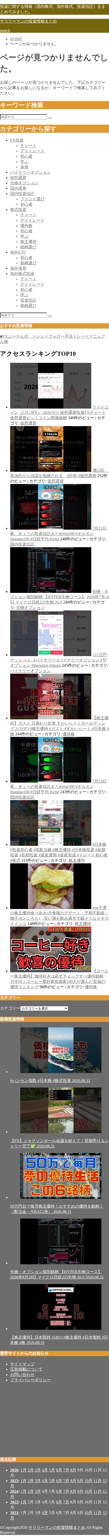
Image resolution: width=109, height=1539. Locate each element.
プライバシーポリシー (30, 1380)
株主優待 (28, 241)
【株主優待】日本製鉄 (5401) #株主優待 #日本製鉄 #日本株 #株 (59, 1340)
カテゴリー (10, 1008)
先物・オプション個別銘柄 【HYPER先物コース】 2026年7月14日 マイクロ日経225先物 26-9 (59, 596)
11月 (98, 1481)
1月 (24, 1470)
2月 (31, 1470)
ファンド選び (32, 199)
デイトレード (32, 151)
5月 (52, 1470)
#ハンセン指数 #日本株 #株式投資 (50, 1080)
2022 (14, 1502)
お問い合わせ (22, 1374)
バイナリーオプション (30, 172)
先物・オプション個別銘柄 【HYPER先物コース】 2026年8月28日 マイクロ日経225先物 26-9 (57, 1274)
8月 (73, 1470)
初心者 (26, 156)
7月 (66, 1470)
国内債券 (18, 188)
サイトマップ (22, 1364)
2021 (14, 1513)
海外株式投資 (22, 273)
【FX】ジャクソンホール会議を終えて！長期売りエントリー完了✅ (59, 1143)
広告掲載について (26, 1369)
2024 (14, 1491)
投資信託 (28, 300)
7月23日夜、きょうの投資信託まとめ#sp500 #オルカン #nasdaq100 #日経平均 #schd (58, 786)
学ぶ (24, 161)
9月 (80, 1481)
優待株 (26, 225)
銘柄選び (28, 247)
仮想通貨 (18, 177)
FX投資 (17, 140)
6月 (59, 1470)
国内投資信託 (22, 193)
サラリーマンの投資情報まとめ (28, 21)
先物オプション (24, 183)
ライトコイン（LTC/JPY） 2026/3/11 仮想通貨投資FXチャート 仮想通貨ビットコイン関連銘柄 (59, 412)
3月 (38, 1470)
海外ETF (18, 252)
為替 (24, 167)
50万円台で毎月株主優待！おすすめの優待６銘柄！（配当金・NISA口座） (56, 1209)
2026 (14, 1470)
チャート (28, 145)
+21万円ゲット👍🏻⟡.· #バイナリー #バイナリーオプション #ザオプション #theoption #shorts (58, 660)
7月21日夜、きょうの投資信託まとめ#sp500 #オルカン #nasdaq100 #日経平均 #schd (58, 533)
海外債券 (18, 268)
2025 (14, 1481)
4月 (45, 1470)
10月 (88, 1481)
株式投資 (18, 209)
